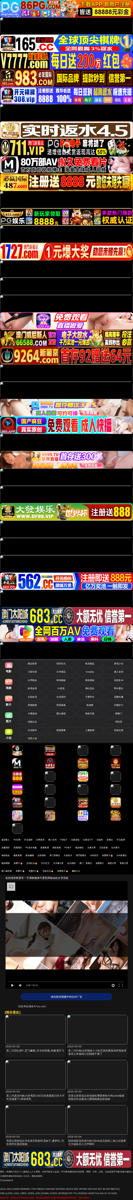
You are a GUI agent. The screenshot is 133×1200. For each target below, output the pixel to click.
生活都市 (32, 730)
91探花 (61, 688)
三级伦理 (32, 671)
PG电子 (63, 839)
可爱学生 (90, 696)
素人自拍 (118, 671)
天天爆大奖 (58, 863)
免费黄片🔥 (62, 870)
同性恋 (118, 721)
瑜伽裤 (89, 705)
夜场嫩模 (29, 855)
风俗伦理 (118, 730)
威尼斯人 (5, 839)
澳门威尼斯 (6, 870)
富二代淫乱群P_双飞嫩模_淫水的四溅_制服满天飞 (35, 1050)
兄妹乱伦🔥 (48, 870)
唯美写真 (90, 713)
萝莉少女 (118, 663)
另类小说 (32, 738)
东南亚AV (118, 680)
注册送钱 (75, 839)
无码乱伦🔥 (31, 863)
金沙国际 (71, 863)
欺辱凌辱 (32, 688)
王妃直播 (103, 847)
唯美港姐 (90, 680)
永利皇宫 (94, 855)
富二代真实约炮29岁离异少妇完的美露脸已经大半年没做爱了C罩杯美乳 (35, 1097)
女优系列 (61, 696)
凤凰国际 (18, 847)
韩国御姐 (61, 680)
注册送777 (88, 839)
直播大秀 (124, 863)
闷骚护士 (118, 705)
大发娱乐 (68, 855)
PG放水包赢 (31, 847)
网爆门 (118, 713)
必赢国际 (5, 847)
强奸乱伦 (61, 663)
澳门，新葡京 (85, 863)
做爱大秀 (112, 863)
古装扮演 (32, 696)
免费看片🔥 (107, 855)
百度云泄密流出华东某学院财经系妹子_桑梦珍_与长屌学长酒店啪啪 (35, 1142)
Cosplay (90, 671)
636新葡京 (122, 855)
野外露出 (118, 688)
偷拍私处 (5, 855)
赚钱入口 (76, 870)
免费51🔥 (18, 863)
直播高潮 (44, 847)
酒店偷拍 (79, 847)
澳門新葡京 (81, 855)
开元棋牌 (28, 839)
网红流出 (90, 688)
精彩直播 (56, 847)
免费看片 (100, 863)
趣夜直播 (18, 855)
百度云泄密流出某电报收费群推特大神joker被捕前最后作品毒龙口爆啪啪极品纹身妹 (96, 1097)
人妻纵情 (90, 730)
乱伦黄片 (115, 847)
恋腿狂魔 (118, 696)
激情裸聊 (5, 863)
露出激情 (61, 713)
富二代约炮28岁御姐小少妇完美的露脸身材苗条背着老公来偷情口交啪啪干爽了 (97, 1052)
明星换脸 (61, 705)
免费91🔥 (20, 870)
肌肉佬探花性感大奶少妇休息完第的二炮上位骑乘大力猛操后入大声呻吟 (97, 1142)
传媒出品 (32, 721)
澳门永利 (52, 839)
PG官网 (17, 839)
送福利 (100, 839)
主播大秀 (91, 847)
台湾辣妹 (32, 680)
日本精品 (61, 671)
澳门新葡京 (55, 855)
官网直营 (40, 839)
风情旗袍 (32, 705)
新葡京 (110, 839)
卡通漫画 (32, 713)
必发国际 (42, 855)
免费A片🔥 (34, 870)
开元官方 (45, 863)
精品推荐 (32, 663)
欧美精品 (90, 663)
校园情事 (61, 730)
